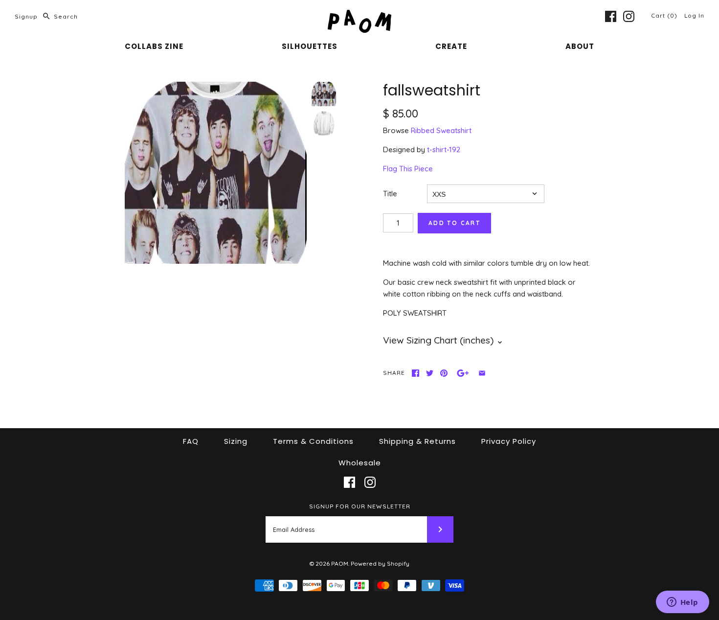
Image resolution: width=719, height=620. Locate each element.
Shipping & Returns (417, 441)
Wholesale (359, 463)
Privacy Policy (508, 441)
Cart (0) (665, 15)
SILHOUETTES (309, 46)
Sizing (235, 441)
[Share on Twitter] (429, 373)
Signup (26, 16)
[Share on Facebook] (415, 373)
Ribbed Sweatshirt (441, 130)
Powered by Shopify (380, 563)
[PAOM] (359, 15)
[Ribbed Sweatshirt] (324, 123)
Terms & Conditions (313, 441)
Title (390, 193)
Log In (694, 15)
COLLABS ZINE (154, 46)
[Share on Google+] (463, 373)
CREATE (451, 46)
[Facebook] (610, 16)
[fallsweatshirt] (216, 173)
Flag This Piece (408, 168)
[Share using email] (482, 373)
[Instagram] (628, 16)
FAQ (191, 441)
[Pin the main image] (444, 373)
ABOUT (579, 46)
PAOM (339, 563)
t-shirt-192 (443, 149)
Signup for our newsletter (359, 506)
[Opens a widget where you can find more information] (682, 603)
